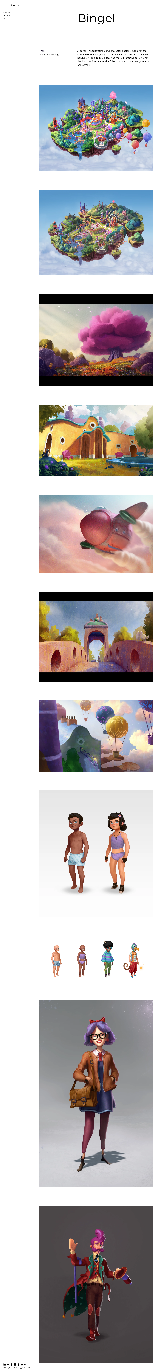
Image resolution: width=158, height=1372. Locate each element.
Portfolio (7, 15)
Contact (6, 12)
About (6, 18)
